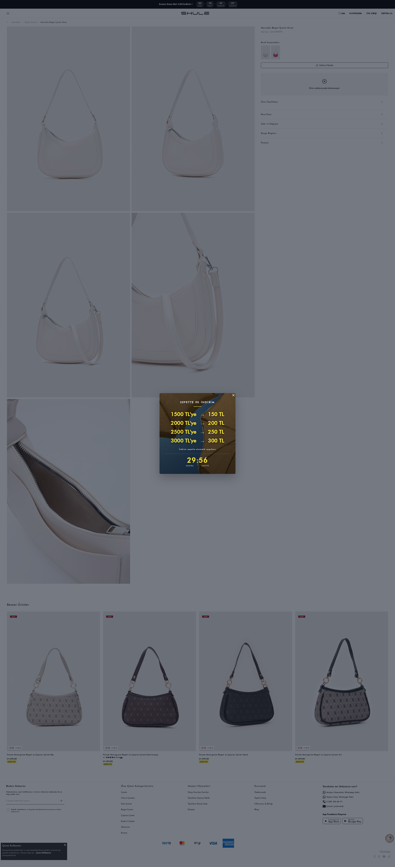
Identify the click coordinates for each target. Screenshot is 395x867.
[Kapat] (233, 395)
